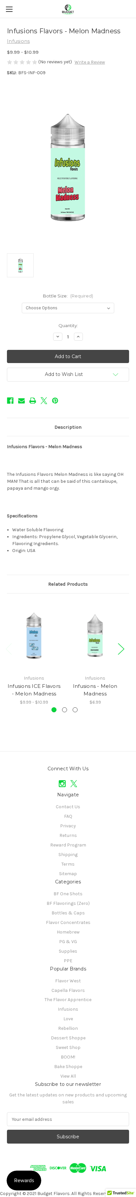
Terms (68, 864)
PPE (68, 961)
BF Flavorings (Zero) (68, 903)
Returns (68, 835)
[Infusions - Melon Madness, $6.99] (95, 635)
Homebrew (68, 932)
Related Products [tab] (68, 584)
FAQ (68, 816)
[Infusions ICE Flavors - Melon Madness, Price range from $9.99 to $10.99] (34, 635)
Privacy (68, 826)
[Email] (21, 400)
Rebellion (68, 1028)
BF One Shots (68, 894)
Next (120, 649)
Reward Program (68, 845)
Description (68, 427)
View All (68, 1076)
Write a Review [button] (90, 62)
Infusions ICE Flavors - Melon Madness (34, 690)
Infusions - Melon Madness (95, 690)
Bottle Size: (68, 295)
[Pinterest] (55, 400)
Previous (8, 649)
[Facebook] (10, 400)
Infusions (68, 1009)
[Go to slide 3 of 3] (75, 709)
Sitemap (68, 873)
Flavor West (68, 981)
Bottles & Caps (68, 913)
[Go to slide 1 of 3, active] (53, 709)
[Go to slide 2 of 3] (64, 709)
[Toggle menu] (9, 9)
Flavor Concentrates (68, 922)
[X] (44, 400)
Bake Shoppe (68, 1066)
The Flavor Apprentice (68, 999)
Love (68, 1019)
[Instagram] (62, 783)
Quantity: (68, 325)
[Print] (32, 400)
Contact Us (68, 807)
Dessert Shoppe (68, 1038)
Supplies (68, 951)
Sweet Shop (68, 1047)
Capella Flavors (68, 990)
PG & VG (68, 941)
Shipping (68, 854)
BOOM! (68, 1057)
